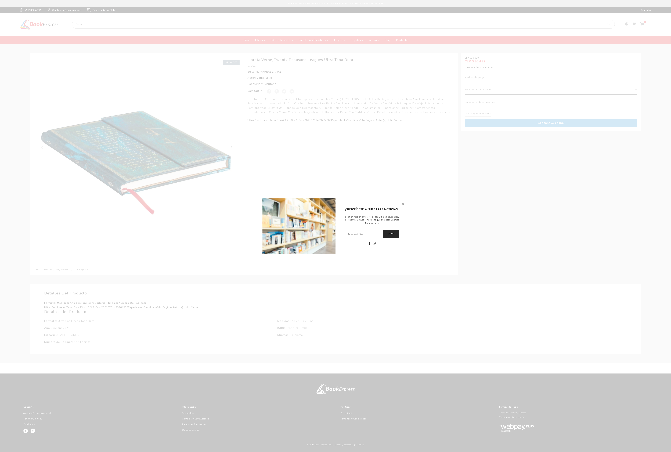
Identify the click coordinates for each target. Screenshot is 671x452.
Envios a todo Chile (104, 10)
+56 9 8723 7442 (32, 418)
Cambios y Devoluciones (66, 10)
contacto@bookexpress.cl (37, 413)
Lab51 (361, 445)
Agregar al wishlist (479, 113)
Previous (42, 147)
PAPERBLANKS (271, 71)
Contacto (645, 10)
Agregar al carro (551, 123)
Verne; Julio (264, 78)
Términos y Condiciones (354, 418)
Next (232, 147)
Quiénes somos (190, 430)
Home (37, 270)
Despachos (188, 413)
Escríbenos (29, 424)
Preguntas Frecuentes (194, 424)
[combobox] (343, 24)
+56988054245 (33, 10)
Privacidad (346, 413)
